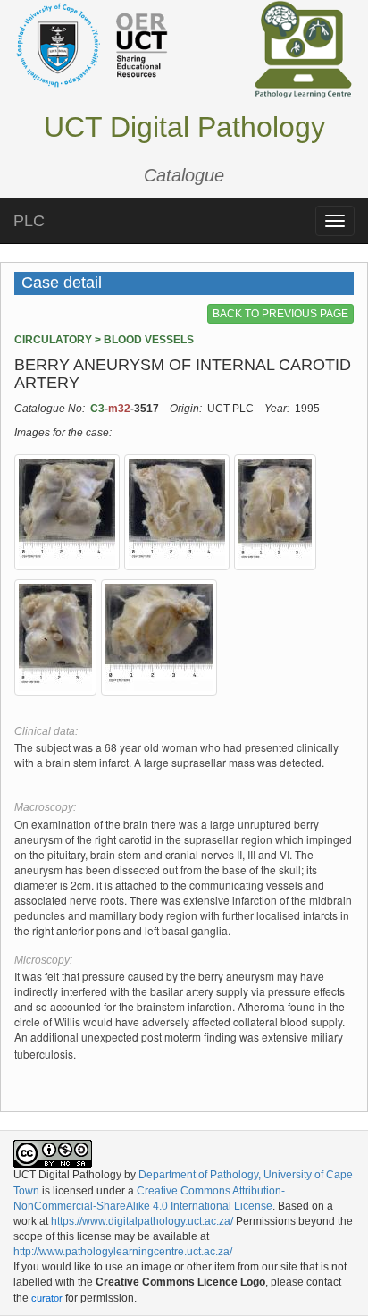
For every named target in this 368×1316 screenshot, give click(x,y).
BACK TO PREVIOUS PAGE (280, 314)
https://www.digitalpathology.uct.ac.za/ (142, 1221)
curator (47, 1298)
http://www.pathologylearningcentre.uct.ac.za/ (122, 1251)
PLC (29, 221)
